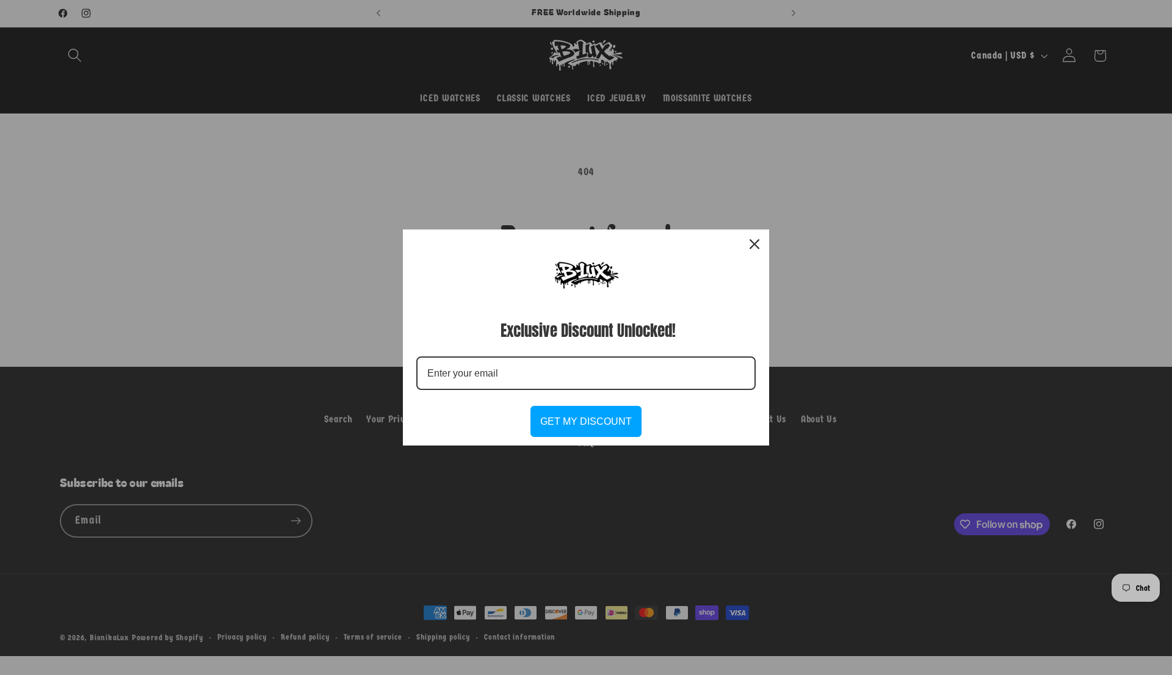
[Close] (754, 244)
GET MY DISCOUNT (586, 421)
